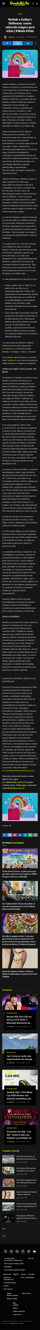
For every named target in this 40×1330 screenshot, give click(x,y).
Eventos (7, 1277)
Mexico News (12, 1295)
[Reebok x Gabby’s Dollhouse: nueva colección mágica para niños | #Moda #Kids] (20, 77)
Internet (8, 1267)
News (9, 1293)
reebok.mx (9, 349)
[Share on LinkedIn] (28, 43)
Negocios (7, 1274)
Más (14, 1303)
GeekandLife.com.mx (14, 782)
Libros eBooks (19, 1311)
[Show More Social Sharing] (36, 43)
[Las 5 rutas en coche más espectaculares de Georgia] (20, 1043)
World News (12, 1298)
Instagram (21, 363)
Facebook (31, 363)
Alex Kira (11, 37)
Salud (23, 1274)
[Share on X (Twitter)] (18, 43)
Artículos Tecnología (14, 1263)
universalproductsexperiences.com (19, 771)
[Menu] (3, 3)
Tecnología (9, 1258)
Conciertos (9, 1279)
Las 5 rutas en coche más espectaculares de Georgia (19, 1057)
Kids (20, 14)
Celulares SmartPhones (14, 1270)
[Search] (36, 3)
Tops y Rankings (27, 1277)
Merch (16, 1274)
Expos (6, 1286)
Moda (15, 1308)
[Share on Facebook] (7, 43)
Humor (15, 1305)
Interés (31, 1274)
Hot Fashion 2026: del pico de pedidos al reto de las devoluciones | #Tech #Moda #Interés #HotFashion (18, 906)
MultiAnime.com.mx (15, 788)
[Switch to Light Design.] (33, 4)
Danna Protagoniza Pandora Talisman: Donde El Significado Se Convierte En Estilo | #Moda (19, 974)
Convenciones (10, 1283)
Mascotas (26, 1293)
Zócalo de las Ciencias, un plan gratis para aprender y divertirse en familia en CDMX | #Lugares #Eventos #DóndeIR (19, 874)
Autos (30, 1258)
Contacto (17, 1314)
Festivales (8, 1289)
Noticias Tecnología (13, 1260)
